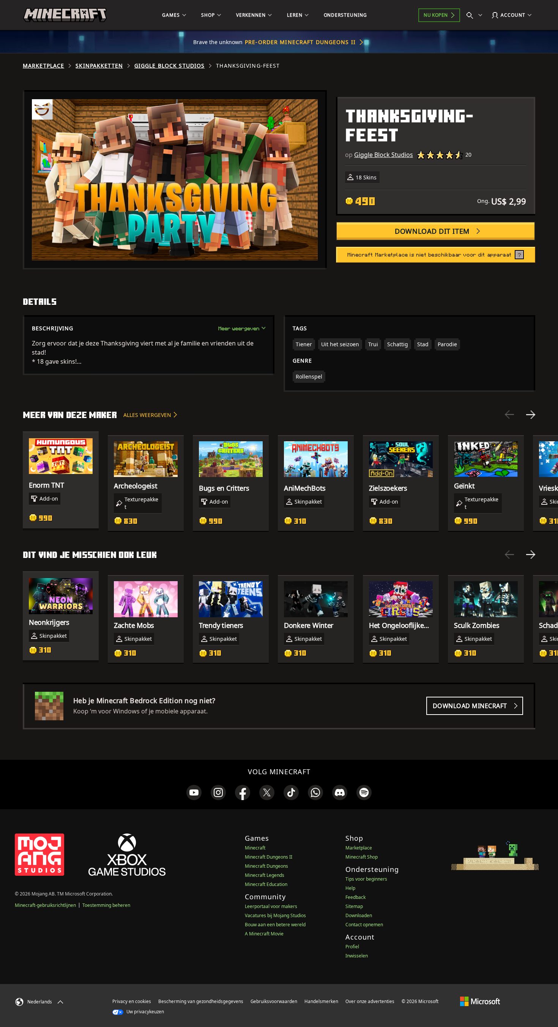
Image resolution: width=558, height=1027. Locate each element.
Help (350, 888)
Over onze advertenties (369, 1001)
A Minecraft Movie (264, 933)
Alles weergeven (147, 414)
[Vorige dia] (509, 414)
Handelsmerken (321, 1001)
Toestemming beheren (106, 905)
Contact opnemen (364, 924)
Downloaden (358, 915)
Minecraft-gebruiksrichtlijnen (45, 905)
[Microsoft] (480, 1001)
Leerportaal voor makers (271, 906)
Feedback (355, 897)
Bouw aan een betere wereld (275, 924)
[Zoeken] (476, 15)
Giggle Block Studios (169, 65)
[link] (194, 792)
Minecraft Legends (264, 875)
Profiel (352, 946)
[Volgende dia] (530, 414)
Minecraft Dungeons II (268, 857)
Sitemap (354, 906)
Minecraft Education (266, 884)
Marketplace (43, 65)
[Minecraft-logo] (65, 15)
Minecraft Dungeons (266, 866)
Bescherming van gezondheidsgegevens (200, 1001)
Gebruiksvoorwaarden (274, 1001)
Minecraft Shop (361, 857)
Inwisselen (356, 956)
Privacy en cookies (131, 1001)
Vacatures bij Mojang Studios (275, 915)
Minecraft (255, 848)
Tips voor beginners (366, 879)
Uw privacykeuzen (144, 1011)
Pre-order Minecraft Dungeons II (300, 42)
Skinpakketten (99, 65)
